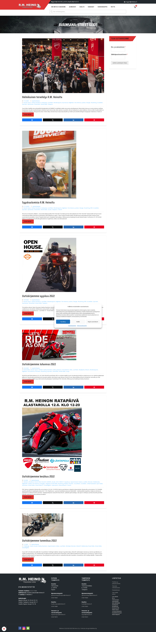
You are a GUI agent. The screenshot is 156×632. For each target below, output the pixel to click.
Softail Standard (91, 483)
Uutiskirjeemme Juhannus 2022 (39, 364)
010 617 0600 (33, 591)
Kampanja (44, 102)
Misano (87, 370)
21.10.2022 (26, 206)
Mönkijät (68, 546)
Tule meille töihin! (115, 593)
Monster (90, 482)
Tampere (50, 104)
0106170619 (85, 617)
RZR (91, 208)
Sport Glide (100, 483)
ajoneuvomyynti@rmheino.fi (86, 595)
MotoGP (78, 546)
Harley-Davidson (36, 102)
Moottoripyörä (57, 102)
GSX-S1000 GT (60, 482)
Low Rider (50, 102)
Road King (94, 102)
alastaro (26, 482)
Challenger (27, 546)
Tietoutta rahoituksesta (116, 586)
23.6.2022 (26, 368)
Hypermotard (74, 482)
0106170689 (54, 606)
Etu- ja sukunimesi (118, 47)
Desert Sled (37, 482)
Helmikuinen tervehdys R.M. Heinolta (42, 97)
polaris (84, 102)
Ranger (88, 102)
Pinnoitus (37, 371)
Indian (57, 546)
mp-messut (65, 102)
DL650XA (49, 482)
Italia (54, 370)
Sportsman (31, 104)
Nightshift (24, 483)
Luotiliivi (85, 482)
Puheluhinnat (116, 590)
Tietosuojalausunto (82, 325)
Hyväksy (63, 322)
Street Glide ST (39, 485)
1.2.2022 (26, 544)
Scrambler (100, 102)
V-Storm (60, 209)
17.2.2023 (26, 101)
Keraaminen (65, 370)
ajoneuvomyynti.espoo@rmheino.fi (55, 595)
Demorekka (27, 370)
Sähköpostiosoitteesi (119, 54)
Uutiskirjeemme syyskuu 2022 (38, 296)
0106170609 (85, 598)
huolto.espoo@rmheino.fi (55, 604)
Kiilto (71, 370)
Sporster (24, 104)
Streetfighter (47, 485)
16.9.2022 (26, 300)
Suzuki (49, 209)
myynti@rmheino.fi (86, 614)
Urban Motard (62, 485)
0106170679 (54, 617)
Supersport (55, 485)
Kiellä (78, 322)
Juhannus (59, 370)
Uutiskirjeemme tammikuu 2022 (39, 540)
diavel (31, 546)
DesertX (44, 482)
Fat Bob (41, 370)
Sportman (25, 485)
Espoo (29, 102)
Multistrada (96, 482)
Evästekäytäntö (72, 325)
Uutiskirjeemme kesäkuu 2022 (38, 476)
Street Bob (37, 104)
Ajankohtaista (36, 101)
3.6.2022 (26, 480)
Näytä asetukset (93, 322)
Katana (81, 482)
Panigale (42, 483)
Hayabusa (67, 482)
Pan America (77, 102)
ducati (25, 102)
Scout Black (77, 483)
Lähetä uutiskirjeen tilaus (119, 63)
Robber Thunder (68, 483)
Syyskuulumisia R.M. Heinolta (38, 202)
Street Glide (44, 104)
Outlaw (30, 483)
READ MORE (28, 114)
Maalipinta (82, 370)
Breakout (31, 482)
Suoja (67, 371)
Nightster (71, 102)
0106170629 (85, 606)
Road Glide (54, 483)
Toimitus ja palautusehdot (116, 582)
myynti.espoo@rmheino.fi (55, 614)
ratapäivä (48, 483)
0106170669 (54, 598)
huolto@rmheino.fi (86, 604)
